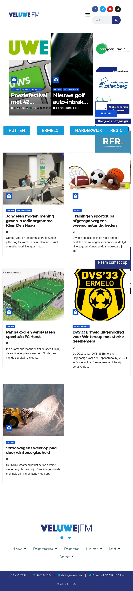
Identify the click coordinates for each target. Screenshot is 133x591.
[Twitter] (103, 9)
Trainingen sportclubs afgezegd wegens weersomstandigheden (95, 221)
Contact (65, 556)
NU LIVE (106, 113)
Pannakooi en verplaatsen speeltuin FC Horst (30, 334)
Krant (112, 548)
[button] (88, 15)
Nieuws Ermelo (81, 326)
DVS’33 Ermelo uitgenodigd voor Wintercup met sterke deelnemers (98, 337)
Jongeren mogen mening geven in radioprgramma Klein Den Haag (30, 221)
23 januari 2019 (19, 232)
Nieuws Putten (24, 90)
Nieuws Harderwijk (36, 85)
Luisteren (92, 548)
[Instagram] (118, 9)
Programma (71, 548)
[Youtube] (110, 9)
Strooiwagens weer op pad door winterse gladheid (31, 450)
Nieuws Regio (40, 90)
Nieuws (20, 85)
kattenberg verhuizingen (110, 98)
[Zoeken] (116, 20)
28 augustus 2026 (30, 108)
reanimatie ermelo (106, 63)
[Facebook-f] (95, 9)
